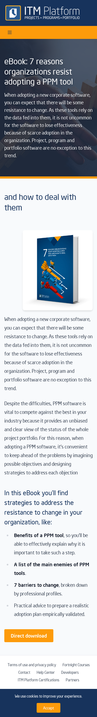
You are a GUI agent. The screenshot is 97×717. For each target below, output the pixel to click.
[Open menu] (9, 32)
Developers (70, 672)
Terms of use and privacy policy (32, 664)
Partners (72, 679)
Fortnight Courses (76, 664)
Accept (48, 707)
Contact (24, 672)
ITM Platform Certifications (38, 679)
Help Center (46, 672)
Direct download (29, 635)
